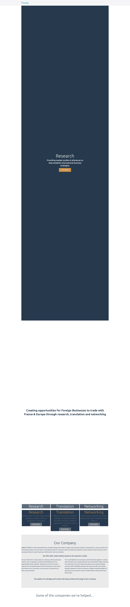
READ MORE (36, 524)
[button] (23, 163)
